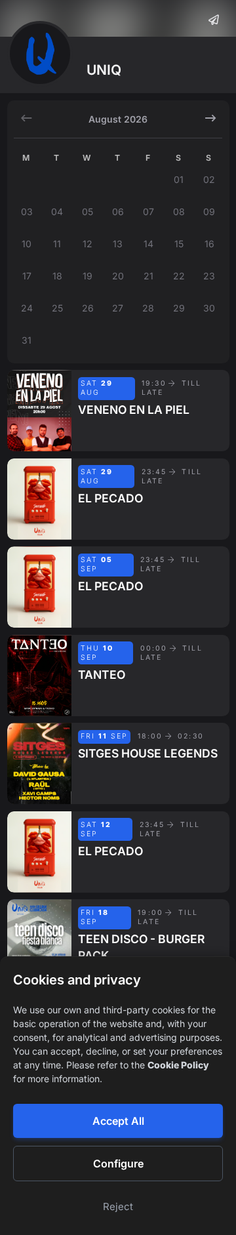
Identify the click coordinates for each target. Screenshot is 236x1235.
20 (118, 275)
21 (148, 275)
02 (209, 179)
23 (209, 275)
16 (209, 243)
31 (26, 340)
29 (179, 308)
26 (88, 308)
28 (148, 308)
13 (118, 243)
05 (87, 211)
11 (57, 243)
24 (27, 308)
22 (179, 275)
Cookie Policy (178, 1064)
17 (26, 275)
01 (179, 179)
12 (87, 243)
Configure (118, 1163)
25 (57, 308)
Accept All (118, 1120)
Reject (118, 1206)
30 (209, 308)
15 (179, 243)
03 (27, 211)
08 (179, 211)
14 (148, 243)
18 (57, 275)
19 (87, 275)
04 (57, 211)
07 (148, 211)
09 (209, 211)
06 (118, 211)
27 (117, 308)
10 (26, 243)
